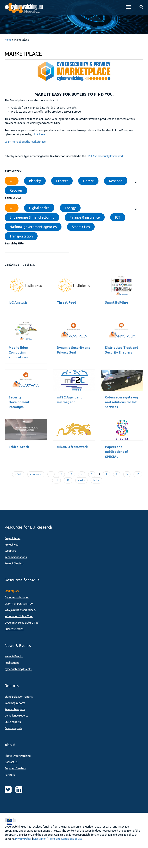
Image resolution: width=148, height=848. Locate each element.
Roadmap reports (15, 703)
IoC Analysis (26, 285)
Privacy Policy (23, 838)
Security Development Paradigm (19, 402)
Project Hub (11, 544)
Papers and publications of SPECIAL (116, 451)
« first (18, 474)
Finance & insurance (85, 217)
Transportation (21, 236)
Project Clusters (14, 563)
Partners (10, 774)
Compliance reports (16, 715)
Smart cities (81, 227)
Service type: (13, 170)
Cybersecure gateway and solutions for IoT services (122, 380)
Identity (35, 181)
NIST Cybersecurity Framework (105, 156)
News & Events (14, 656)
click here (39, 134)
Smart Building (122, 285)
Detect (88, 181)
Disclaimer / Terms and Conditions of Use (57, 838)
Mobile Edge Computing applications (18, 352)
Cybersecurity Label (17, 597)
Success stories (14, 629)
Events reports (13, 728)
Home (8, 39)
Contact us (11, 762)
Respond (116, 181)
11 (56, 480)
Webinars (10, 550)
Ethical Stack (26, 429)
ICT (117, 217)
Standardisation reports (19, 696)
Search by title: (14, 243)
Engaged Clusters (15, 768)
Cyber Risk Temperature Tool (22, 622)
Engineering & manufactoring (31, 217)
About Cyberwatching (18, 755)
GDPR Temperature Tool (19, 603)
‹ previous (35, 474)
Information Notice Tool (19, 616)
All (11, 181)
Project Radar (12, 538)
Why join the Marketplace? (20, 609)
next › (81, 480)
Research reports (15, 709)
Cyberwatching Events (18, 669)
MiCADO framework (74, 429)
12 (68, 480)
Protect (62, 181)
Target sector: (14, 197)
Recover (15, 190)
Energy (70, 208)
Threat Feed (74, 285)
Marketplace (12, 591)
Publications (12, 662)
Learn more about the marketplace (25, 141)
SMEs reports (13, 721)
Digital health (39, 208)
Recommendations (16, 557)
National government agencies (33, 227)
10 (137, 474)
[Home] (26, 7)
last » (96, 480)
